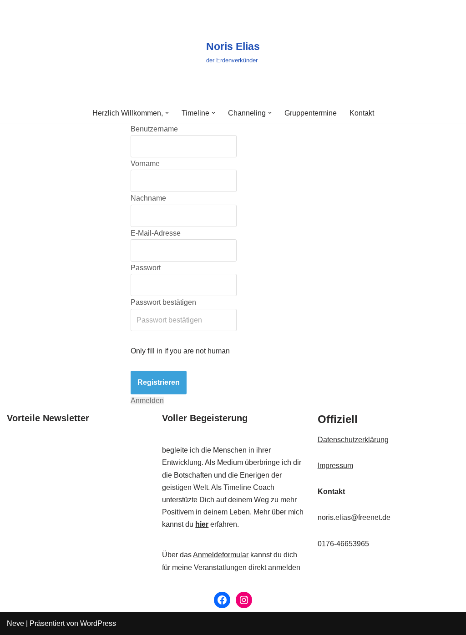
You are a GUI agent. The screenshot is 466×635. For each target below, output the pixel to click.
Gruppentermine (310, 113)
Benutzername (154, 129)
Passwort (146, 268)
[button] (167, 113)
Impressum (335, 465)
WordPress (98, 623)
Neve (15, 623)
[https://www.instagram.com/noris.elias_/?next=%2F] (244, 600)
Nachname (148, 198)
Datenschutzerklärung (353, 439)
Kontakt (362, 113)
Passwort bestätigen (163, 302)
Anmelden (147, 400)
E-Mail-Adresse (156, 233)
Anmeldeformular (220, 555)
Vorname (145, 163)
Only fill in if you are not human (180, 351)
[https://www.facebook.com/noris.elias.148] (222, 600)
